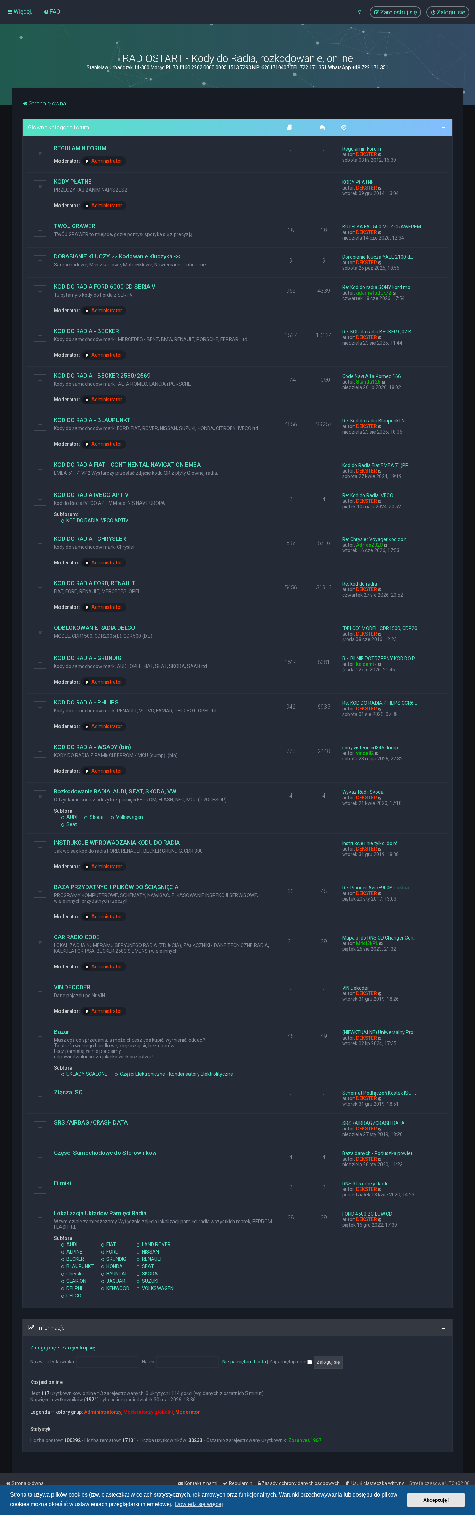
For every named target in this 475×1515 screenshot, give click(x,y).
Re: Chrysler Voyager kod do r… (375, 539)
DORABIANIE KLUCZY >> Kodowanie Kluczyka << (117, 256)
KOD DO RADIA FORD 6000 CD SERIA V (104, 286)
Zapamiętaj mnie (288, 1361)
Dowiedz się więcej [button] (199, 1504)
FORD (112, 1252)
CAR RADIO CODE (77, 937)
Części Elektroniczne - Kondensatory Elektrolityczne (176, 1074)
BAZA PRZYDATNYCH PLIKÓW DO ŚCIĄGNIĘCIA (116, 887)
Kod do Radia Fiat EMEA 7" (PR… (377, 465)
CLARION (75, 1281)
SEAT (147, 1266)
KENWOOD (117, 1288)
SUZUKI (149, 1281)
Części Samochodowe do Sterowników (105, 1152)
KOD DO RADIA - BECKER (86, 331)
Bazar (61, 1031)
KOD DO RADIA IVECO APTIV (91, 494)
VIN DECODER (72, 987)
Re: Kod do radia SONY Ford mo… (377, 287)
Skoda (96, 817)
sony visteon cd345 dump (370, 747)
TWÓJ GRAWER (74, 226)
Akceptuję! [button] (436, 1500)
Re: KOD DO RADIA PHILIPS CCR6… (379, 703)
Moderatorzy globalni (148, 1412)
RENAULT (151, 1259)
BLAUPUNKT (79, 1266)
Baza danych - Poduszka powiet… (379, 1153)
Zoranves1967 (304, 1440)
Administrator (106, 161)
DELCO (73, 1295)
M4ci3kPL (367, 943)
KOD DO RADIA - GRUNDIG (87, 657)
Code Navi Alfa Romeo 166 (371, 376)
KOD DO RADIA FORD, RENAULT (95, 583)
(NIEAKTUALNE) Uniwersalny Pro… (379, 1032)
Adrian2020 (369, 545)
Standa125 (368, 382)
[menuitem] (52, 11)
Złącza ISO (68, 1092)
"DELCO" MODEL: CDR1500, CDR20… (381, 628)
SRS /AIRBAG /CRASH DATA (91, 1122)
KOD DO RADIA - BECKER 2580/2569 (102, 375)
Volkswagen (129, 817)
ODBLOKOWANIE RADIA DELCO (94, 627)
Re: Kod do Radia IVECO (367, 495)
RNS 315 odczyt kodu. (366, 1183)
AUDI (71, 817)
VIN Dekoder (355, 988)
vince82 (365, 753)
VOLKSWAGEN (157, 1288)
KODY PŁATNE (73, 181)
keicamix (366, 664)
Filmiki (62, 1182)
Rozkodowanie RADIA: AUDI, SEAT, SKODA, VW (115, 791)
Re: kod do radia (359, 584)
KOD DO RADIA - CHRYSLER (90, 538)
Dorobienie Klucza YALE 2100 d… (377, 257)
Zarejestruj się (78, 1348)
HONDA (114, 1266)
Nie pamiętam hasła (244, 1361)
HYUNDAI (115, 1273)
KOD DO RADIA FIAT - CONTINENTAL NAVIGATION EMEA (127, 464)
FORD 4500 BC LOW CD (367, 1214)
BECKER (74, 1259)
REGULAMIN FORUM (80, 148)
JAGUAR (115, 1281)
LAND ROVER (156, 1244)
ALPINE (73, 1252)
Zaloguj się (43, 1348)
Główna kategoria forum (58, 127)
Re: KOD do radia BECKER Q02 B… (378, 332)
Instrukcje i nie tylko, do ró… (371, 843)
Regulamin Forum (361, 149)
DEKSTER (366, 154)
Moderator (187, 1412)
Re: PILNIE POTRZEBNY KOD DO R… (380, 658)
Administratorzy (102, 1412)
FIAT (110, 1244)
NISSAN (150, 1252)
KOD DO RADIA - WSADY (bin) (92, 746)
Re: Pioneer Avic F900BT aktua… (377, 888)
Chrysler (74, 1273)
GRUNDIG (115, 1259)
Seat (71, 824)
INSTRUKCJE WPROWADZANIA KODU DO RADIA (117, 842)
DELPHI (73, 1288)
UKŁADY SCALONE (86, 1074)
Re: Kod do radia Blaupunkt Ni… (375, 421)
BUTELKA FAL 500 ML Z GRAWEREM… (383, 226)
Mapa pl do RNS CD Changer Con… (379, 938)
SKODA (149, 1273)
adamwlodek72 (373, 293)
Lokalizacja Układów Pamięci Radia (100, 1213)
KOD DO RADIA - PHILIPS (86, 702)
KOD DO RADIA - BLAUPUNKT (92, 420)
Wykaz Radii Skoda (363, 792)
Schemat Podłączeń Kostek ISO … (379, 1093)
